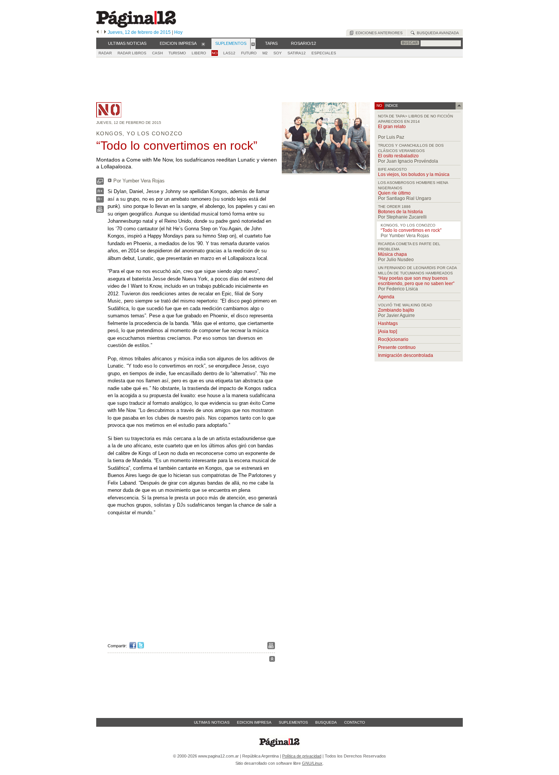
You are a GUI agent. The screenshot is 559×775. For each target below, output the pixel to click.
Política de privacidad (301, 756)
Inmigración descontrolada (405, 355)
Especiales (323, 53)
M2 (265, 53)
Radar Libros (132, 53)
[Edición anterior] (97, 32)
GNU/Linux (312, 763)
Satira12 (296, 53)
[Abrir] (203, 43)
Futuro (249, 53)
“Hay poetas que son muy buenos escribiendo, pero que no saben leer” (416, 281)
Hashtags (388, 323)
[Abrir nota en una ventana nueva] (100, 183)
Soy (277, 53)
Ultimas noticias (212, 722)
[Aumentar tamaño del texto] (100, 193)
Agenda (386, 297)
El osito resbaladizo (398, 155)
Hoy (178, 32)
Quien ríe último (394, 193)
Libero (199, 53)
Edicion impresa (254, 722)
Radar (105, 53)
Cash (157, 53)
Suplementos (293, 722)
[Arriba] (272, 660)
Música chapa (392, 254)
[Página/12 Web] (136, 26)
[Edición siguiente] (105, 32)
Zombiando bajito (396, 310)
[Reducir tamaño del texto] (100, 201)
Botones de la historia (400, 211)
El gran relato (392, 126)
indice (391, 105)
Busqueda (326, 722)
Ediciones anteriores (378, 33)
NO (215, 53)
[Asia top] (387, 331)
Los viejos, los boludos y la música (413, 174)
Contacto (354, 722)
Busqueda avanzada (436, 33)
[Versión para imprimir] (100, 211)
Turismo (177, 53)
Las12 (229, 53)
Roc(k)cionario (393, 339)
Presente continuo (397, 347)
